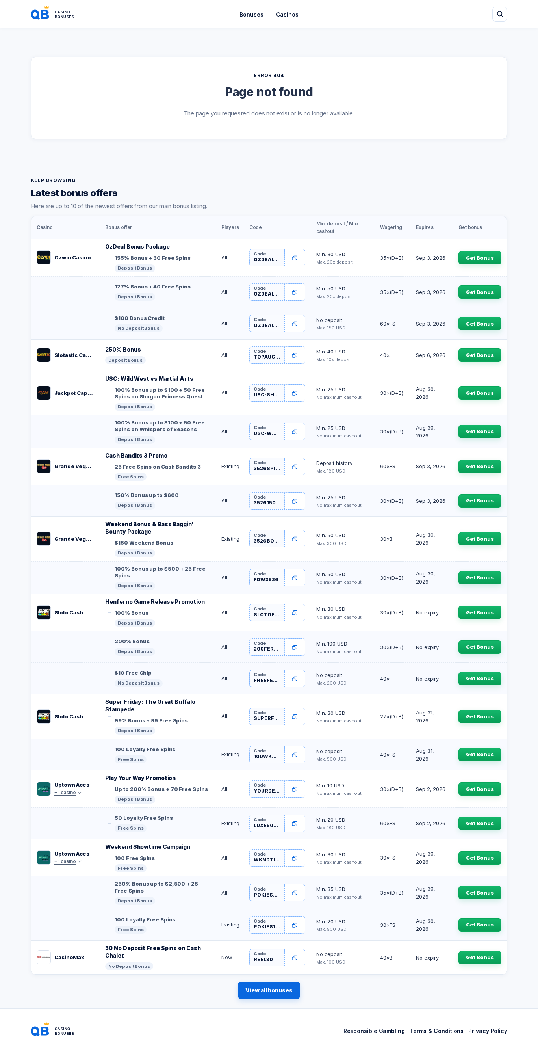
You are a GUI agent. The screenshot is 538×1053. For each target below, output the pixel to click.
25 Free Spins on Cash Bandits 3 (157, 466)
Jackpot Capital (74, 393)
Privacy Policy (487, 1030)
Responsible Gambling (374, 1030)
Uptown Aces (71, 784)
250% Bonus (123, 349)
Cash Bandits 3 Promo (136, 455)
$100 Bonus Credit (139, 318)
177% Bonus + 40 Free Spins (153, 286)
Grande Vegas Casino (74, 466)
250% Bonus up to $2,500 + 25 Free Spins (156, 887)
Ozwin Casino (72, 257)
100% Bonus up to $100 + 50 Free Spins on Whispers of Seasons (159, 426)
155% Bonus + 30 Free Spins (153, 258)
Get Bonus (479, 258)
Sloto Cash (68, 612)
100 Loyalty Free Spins (145, 749)
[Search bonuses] (499, 14)
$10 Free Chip (133, 673)
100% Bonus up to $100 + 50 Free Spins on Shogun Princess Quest (159, 393)
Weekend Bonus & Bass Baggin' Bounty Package (149, 528)
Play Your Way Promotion (140, 777)
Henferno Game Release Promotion (154, 601)
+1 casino (65, 792)
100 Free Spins (135, 858)
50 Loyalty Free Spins (144, 818)
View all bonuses (269, 990)
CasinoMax (69, 957)
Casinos (287, 14)
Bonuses (251, 14)
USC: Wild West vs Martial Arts (149, 378)
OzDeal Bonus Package (137, 246)
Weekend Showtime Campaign (147, 846)
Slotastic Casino (74, 355)
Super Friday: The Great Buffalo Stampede (150, 705)
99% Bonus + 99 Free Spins (151, 720)
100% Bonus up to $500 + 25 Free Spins (160, 572)
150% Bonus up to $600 (146, 495)
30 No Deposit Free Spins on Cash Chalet (152, 952)
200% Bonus (132, 641)
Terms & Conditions (437, 1030)
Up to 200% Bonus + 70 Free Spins (161, 789)
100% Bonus (131, 613)
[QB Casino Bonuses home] (59, 14)
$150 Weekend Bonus (144, 543)
